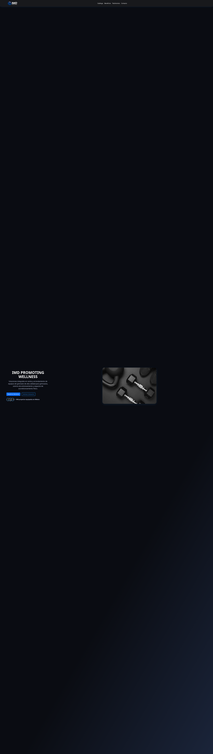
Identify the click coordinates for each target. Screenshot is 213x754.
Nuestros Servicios (13, 394)
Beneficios (107, 3)
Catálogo (100, 3)
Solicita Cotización (28, 394)
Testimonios (116, 3)
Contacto (124, 3)
